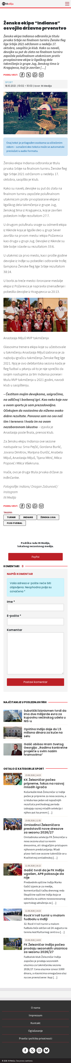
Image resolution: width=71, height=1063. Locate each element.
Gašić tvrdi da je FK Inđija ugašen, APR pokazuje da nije (44, 874)
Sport (9, 82)
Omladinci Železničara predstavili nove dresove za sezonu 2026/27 (43, 828)
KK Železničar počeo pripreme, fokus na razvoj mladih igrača (44, 783)
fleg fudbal (14, 523)
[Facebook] (25, 1050)
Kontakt (35, 1023)
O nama (35, 1007)
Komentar (14, 630)
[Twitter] (32, 1050)
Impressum (35, 1015)
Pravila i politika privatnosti (35, 1038)
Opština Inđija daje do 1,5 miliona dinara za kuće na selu (43, 732)
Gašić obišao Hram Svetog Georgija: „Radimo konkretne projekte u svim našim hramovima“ (45, 749)
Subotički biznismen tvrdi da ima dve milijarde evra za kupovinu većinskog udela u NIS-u (45, 716)
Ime (11, 602)
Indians (28, 517)
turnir (11, 517)
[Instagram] (39, 1050)
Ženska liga (48, 517)
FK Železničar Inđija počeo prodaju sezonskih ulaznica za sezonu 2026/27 (45, 948)
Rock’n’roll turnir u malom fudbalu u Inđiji (44, 917)
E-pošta (14, 616)
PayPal (35, 556)
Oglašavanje (35, 1030)
